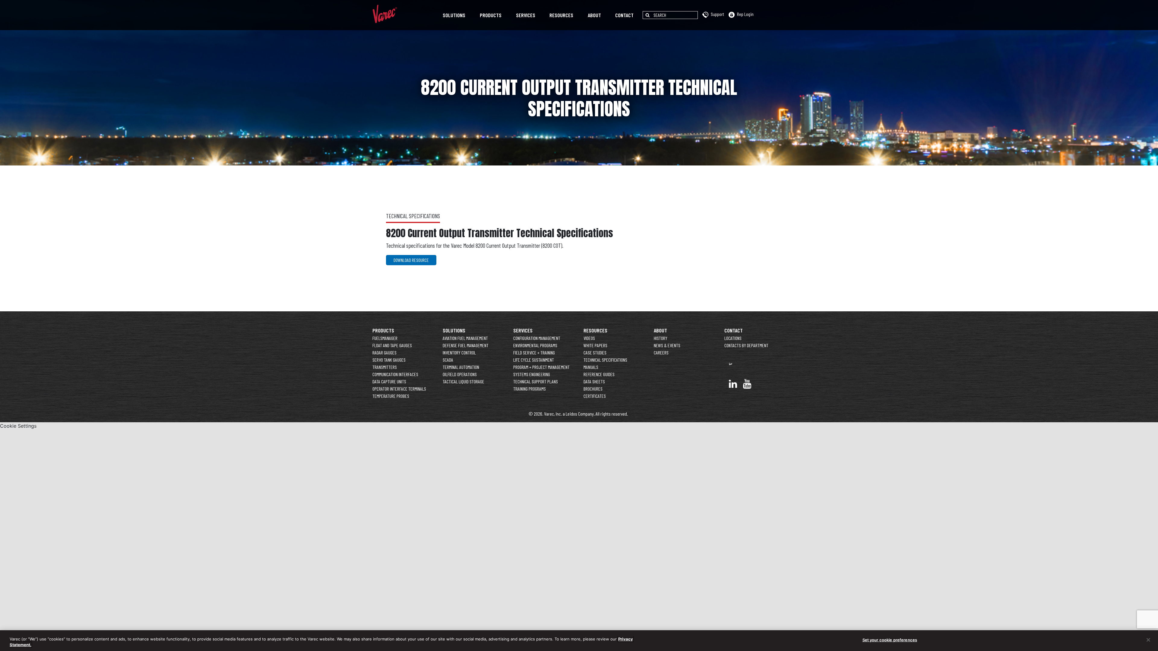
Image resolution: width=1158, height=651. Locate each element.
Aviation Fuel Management (465, 338)
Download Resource (411, 260)
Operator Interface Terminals (399, 389)
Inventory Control (459, 352)
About (594, 15)
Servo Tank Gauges (389, 360)
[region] (579, 640)
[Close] (1148, 639)
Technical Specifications (605, 360)
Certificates (595, 396)
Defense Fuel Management (466, 345)
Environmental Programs (535, 345)
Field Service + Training (534, 352)
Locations (733, 338)
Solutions (454, 15)
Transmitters (384, 367)
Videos (589, 338)
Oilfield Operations (460, 374)
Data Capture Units (389, 381)
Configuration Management (536, 338)
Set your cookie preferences (889, 639)
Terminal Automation (461, 367)
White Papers (595, 345)
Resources (561, 15)
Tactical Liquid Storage (463, 381)
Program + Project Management (541, 367)
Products (490, 15)
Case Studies (595, 352)
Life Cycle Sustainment (533, 360)
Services (525, 15)
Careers (661, 352)
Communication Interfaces (395, 374)
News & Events (667, 345)
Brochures (593, 389)
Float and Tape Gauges (392, 345)
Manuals (591, 367)
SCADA (448, 360)
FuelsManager (384, 338)
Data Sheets (594, 381)
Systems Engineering (531, 374)
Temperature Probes (390, 396)
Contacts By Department (746, 345)
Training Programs (529, 389)
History (660, 338)
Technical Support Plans (535, 381)
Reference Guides (599, 374)
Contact (624, 15)
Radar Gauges (384, 352)
